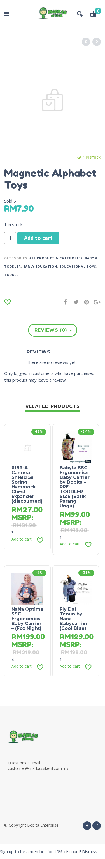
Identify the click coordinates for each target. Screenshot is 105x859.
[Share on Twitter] (74, 302)
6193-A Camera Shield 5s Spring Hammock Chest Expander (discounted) (27, 484)
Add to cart (38, 238)
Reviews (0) (50, 330)
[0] (93, 15)
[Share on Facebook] (63, 302)
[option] (52, 100)
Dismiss (89, 851)
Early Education (40, 266)
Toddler (12, 275)
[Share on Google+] (95, 302)
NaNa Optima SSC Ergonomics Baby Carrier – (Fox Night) (27, 619)
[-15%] (27, 447)
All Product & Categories (56, 258)
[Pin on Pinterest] (85, 302)
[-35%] (76, 588)
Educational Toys (77, 266)
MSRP (21, 517)
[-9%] (27, 588)
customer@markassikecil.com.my (38, 768)
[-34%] (76, 447)
